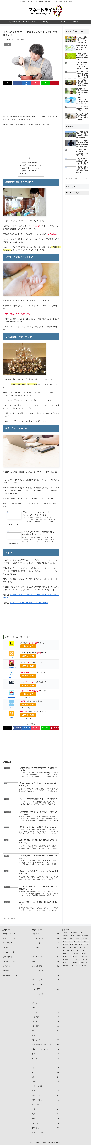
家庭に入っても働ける (29, 171)
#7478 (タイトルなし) (10, 961)
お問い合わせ (7, 957)
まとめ (24, 173)
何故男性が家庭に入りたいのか (32, 165)
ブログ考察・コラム (9, 975)
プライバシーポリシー (10, 952)
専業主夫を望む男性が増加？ (31, 162)
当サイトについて (8, 934)
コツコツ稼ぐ (7, 966)
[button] (87, 179)
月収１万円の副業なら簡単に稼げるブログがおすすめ (29, 603)
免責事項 (5, 947)
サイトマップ (7, 943)
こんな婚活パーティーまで (30, 168)
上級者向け (6, 971)
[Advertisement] (31, 100)
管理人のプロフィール (10, 938)
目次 (28, 158)
